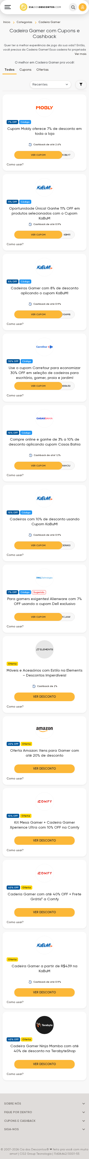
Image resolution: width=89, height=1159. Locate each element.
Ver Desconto (44, 696)
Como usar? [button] (15, 164)
